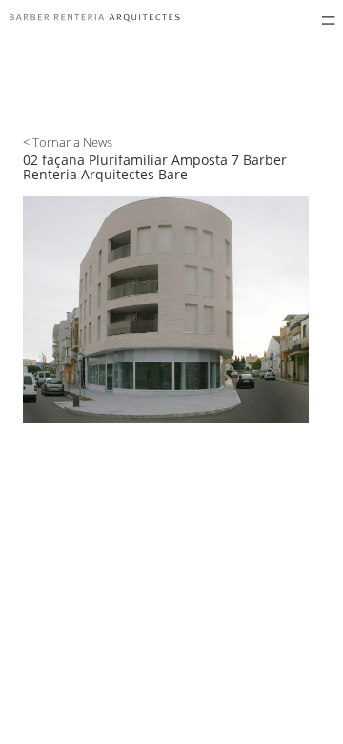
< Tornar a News (67, 142)
